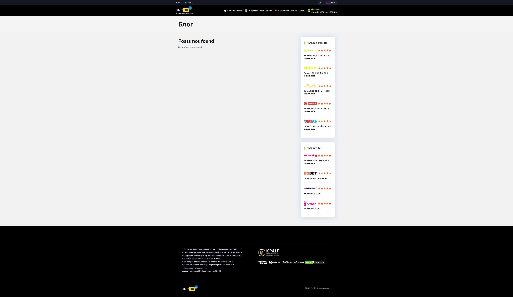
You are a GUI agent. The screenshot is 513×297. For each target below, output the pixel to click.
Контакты (189, 2)
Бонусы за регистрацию (260, 10)
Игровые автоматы (287, 10)
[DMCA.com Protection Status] (315, 262)
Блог (178, 2)
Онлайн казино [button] (234, 10)
